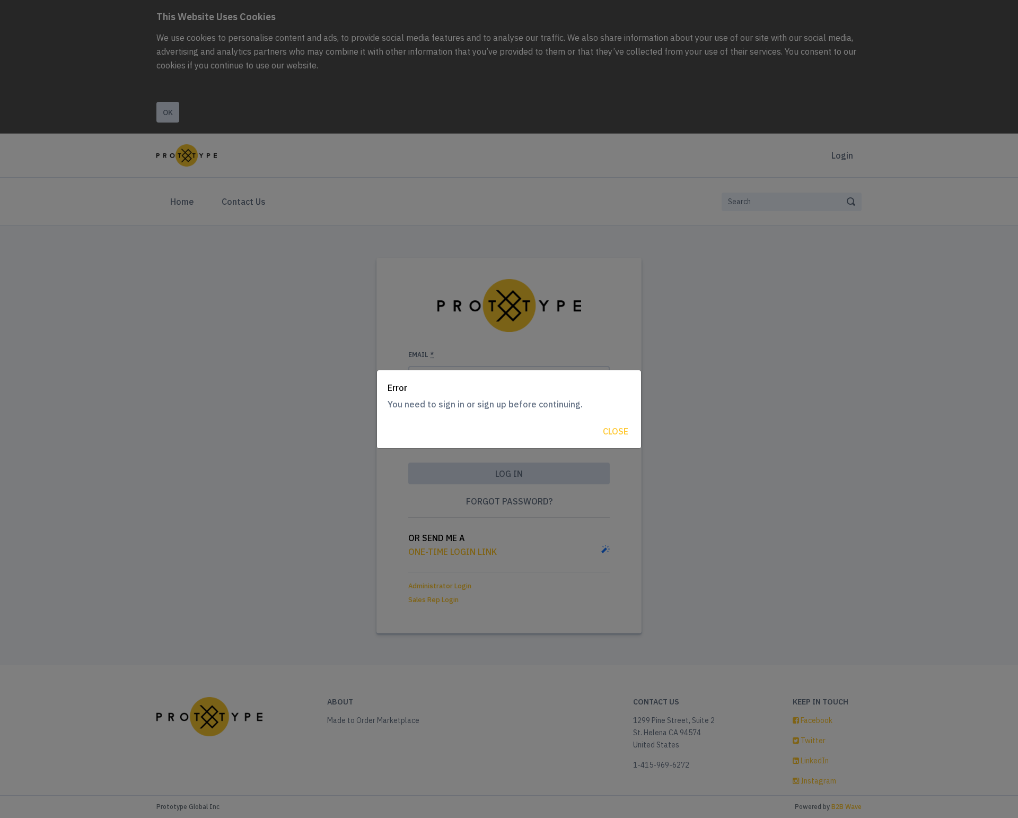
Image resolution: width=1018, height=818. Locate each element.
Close (615, 431)
